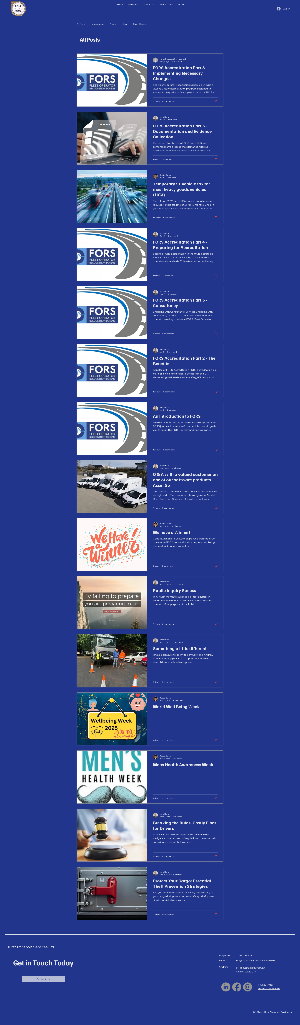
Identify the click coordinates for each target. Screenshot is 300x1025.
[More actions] (217, 60)
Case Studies (139, 24)
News (113, 24)
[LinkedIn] (225, 986)
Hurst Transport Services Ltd (30, 947)
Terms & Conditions (269, 988)
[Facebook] (236, 986)
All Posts (81, 24)
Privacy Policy (265, 984)
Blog (124, 24)
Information (98, 24)
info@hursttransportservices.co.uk (255, 960)
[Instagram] (247, 986)
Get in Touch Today (43, 962)
